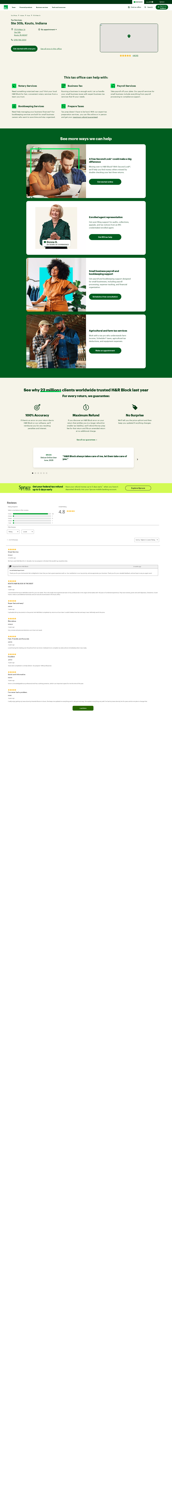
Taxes (14, 7)
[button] (162, 7)
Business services (42, 7)
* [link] (102, 486)
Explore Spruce (138, 488)
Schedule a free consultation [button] (105, 297)
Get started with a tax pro (24, 48)
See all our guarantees (86, 440)
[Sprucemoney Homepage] (162, 2)
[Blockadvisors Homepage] (150, 2)
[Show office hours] (56, 29)
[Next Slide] (137, 459)
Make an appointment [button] (105, 350)
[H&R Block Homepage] (138, 2)
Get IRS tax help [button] (105, 237)
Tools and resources (58, 7)
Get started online (105, 182)
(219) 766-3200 (20, 40)
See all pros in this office (51, 49)
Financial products (26, 7)
